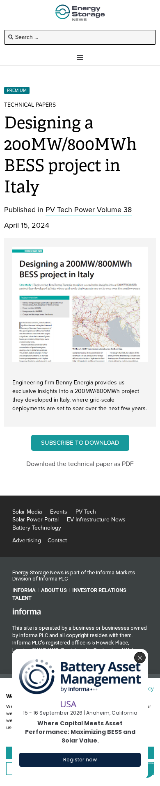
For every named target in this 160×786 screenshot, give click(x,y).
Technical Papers (30, 105)
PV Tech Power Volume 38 (89, 209)
